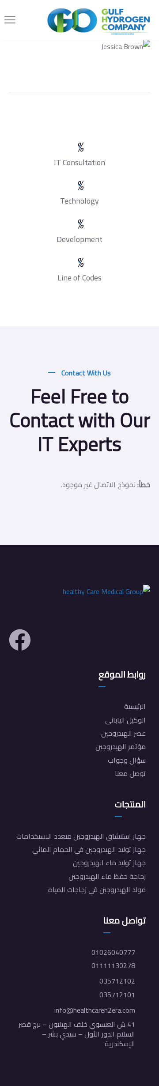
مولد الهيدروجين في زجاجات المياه (97, 889)
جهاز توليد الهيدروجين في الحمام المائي (89, 849)
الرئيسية (135, 706)
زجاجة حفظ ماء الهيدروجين (107, 876)
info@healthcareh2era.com (94, 1010)
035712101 (117, 994)
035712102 (117, 981)
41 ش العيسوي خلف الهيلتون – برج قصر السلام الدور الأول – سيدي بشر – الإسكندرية (77, 1034)
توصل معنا (130, 773)
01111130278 (113, 965)
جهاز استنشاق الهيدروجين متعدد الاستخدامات (81, 836)
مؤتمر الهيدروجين (120, 746)
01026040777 (113, 952)
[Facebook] (20, 640)
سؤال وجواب (127, 760)
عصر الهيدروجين (123, 733)
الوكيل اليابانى (125, 720)
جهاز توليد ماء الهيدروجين (109, 862)
